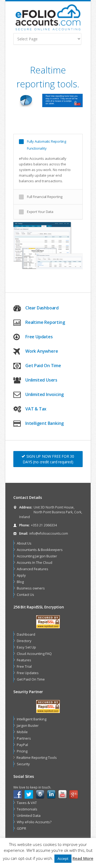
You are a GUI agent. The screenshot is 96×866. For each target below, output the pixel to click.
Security (23, 764)
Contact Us (25, 594)
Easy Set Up (26, 647)
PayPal (22, 744)
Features (24, 660)
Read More (83, 858)
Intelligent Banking (44, 423)
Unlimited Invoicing (44, 394)
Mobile (22, 731)
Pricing (22, 751)
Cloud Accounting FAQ (34, 653)
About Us (24, 543)
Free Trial (24, 666)
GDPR (21, 828)
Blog (20, 581)
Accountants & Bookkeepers (40, 549)
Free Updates (39, 337)
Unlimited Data (29, 815)
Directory (24, 640)
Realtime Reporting (45, 322)
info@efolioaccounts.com (48, 533)
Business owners (31, 588)
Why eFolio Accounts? (34, 822)
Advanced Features (32, 568)
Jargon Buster (28, 725)
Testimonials (27, 809)
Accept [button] (63, 858)
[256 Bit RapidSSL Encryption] (48, 621)
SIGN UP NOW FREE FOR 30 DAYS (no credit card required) (48, 459)
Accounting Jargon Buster (37, 556)
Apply (21, 575)
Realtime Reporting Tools (37, 757)
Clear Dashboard (42, 308)
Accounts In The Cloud (34, 562)
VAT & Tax (35, 409)
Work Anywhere (41, 351)
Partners (24, 738)
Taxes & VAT (27, 802)
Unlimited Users (41, 380)
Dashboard (26, 634)
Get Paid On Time (43, 365)
